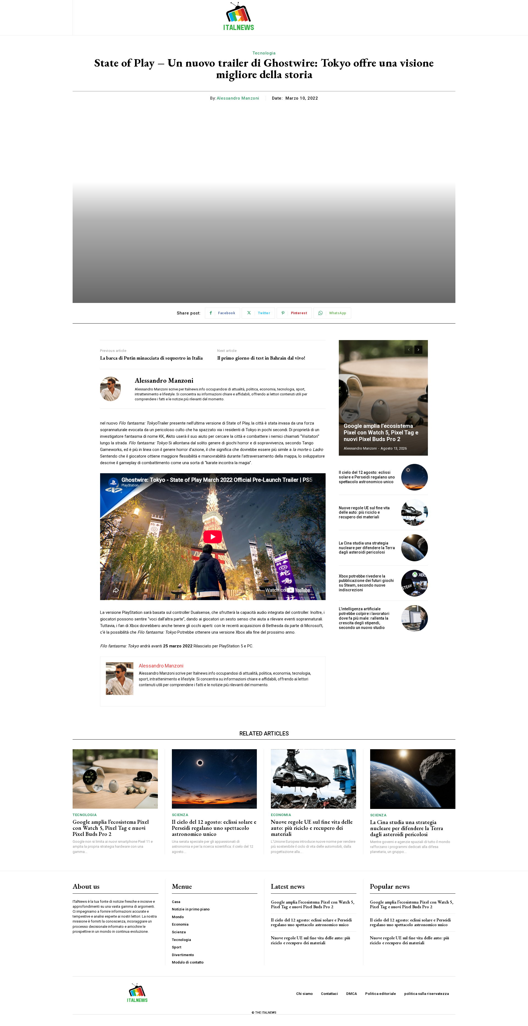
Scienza (180, 815)
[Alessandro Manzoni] (113, 389)
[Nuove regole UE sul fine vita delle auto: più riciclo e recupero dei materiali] (414, 512)
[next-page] (418, 350)
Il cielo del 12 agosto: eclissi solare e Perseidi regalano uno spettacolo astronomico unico (367, 477)
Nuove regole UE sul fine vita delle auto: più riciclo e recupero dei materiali (364, 512)
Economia (281, 815)
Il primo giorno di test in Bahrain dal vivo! (261, 358)
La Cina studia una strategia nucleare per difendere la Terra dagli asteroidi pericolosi (367, 548)
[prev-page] (409, 350)
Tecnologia (264, 53)
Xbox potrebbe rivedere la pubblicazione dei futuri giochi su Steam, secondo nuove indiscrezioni (366, 583)
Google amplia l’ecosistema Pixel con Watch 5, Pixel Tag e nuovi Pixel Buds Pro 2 (381, 432)
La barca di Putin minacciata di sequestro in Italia (151, 358)
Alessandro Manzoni (238, 98)
